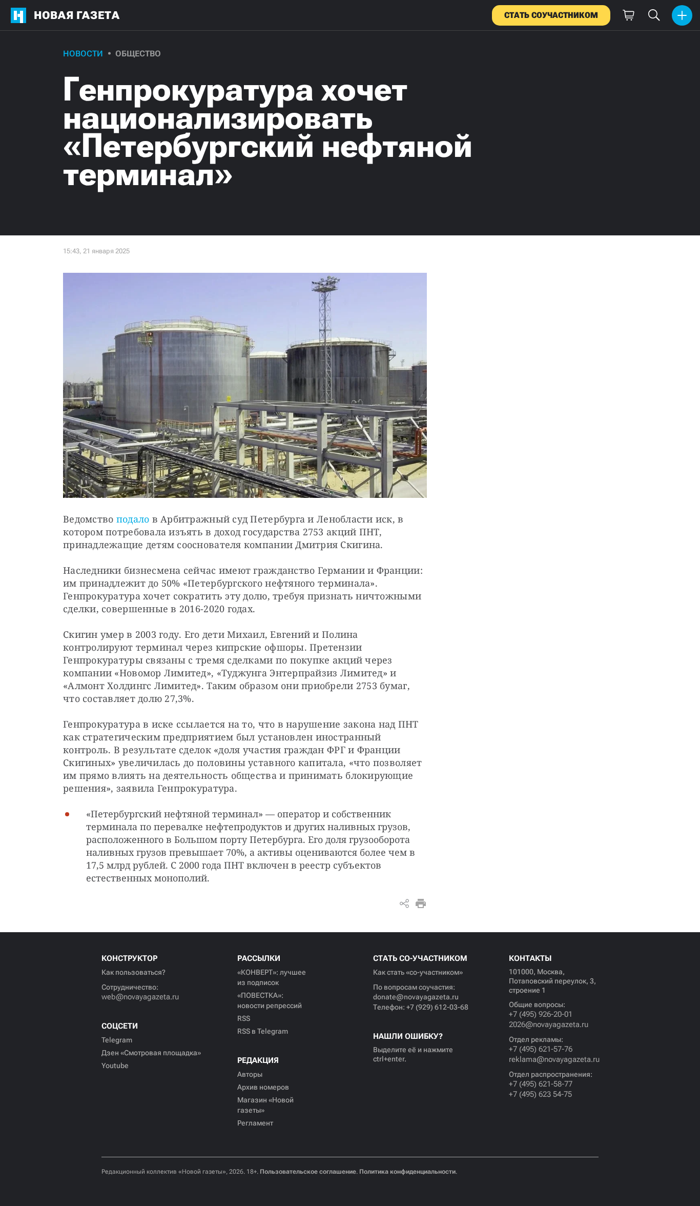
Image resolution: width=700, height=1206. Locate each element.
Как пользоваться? (133, 972)
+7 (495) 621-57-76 (540, 1049)
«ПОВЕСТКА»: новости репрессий (269, 1000)
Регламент (255, 1123)
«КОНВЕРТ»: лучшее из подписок (271, 977)
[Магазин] (628, 15)
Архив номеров (263, 1087)
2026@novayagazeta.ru (548, 1024)
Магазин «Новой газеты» (265, 1105)
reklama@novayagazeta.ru (554, 1059)
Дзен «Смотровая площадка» (151, 1053)
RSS (243, 1018)
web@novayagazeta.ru (140, 996)
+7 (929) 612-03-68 (437, 1007)
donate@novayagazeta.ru (416, 997)
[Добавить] (682, 15)
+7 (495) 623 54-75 (540, 1094)
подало (133, 519)
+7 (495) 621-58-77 (540, 1084)
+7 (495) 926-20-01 (540, 1014)
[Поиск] (654, 15)
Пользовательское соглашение (308, 1171)
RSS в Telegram (262, 1031)
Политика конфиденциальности (407, 1171)
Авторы (249, 1074)
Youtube (115, 1065)
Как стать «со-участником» (418, 972)
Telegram (116, 1040)
